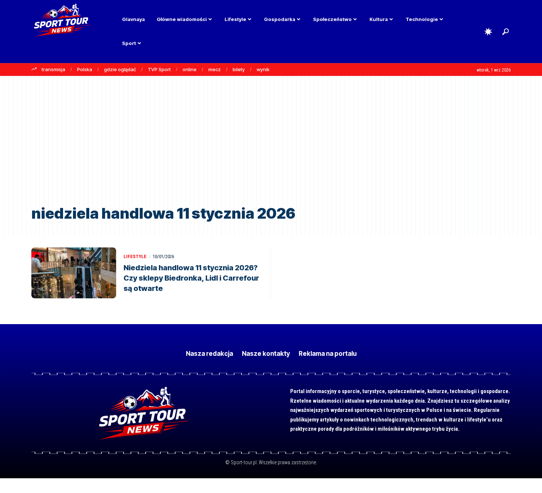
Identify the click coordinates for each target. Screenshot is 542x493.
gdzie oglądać (120, 69)
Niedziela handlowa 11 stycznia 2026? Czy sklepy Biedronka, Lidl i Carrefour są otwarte (191, 278)
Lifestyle (135, 256)
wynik (263, 69)
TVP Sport (159, 69)
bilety (239, 69)
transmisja (53, 69)
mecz (214, 69)
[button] (505, 31)
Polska (84, 69)
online (190, 69)
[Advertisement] (271, 146)
